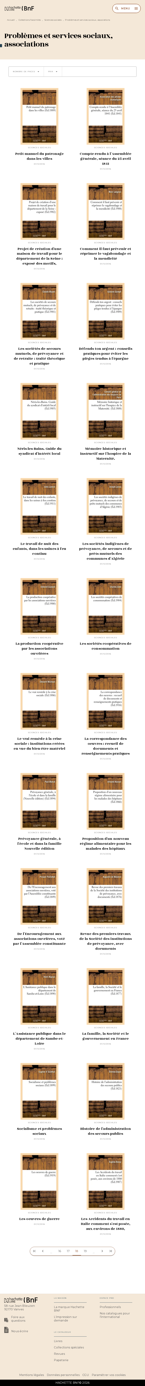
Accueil (11, 20)
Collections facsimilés (29, 20)
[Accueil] (19, 8)
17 (68, 1251)
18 (76, 1251)
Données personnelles (63, 1375)
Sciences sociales (53, 20)
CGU (85, 1375)
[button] (26, 72)
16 (59, 1251)
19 (85, 1251)
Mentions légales (31, 1375)
